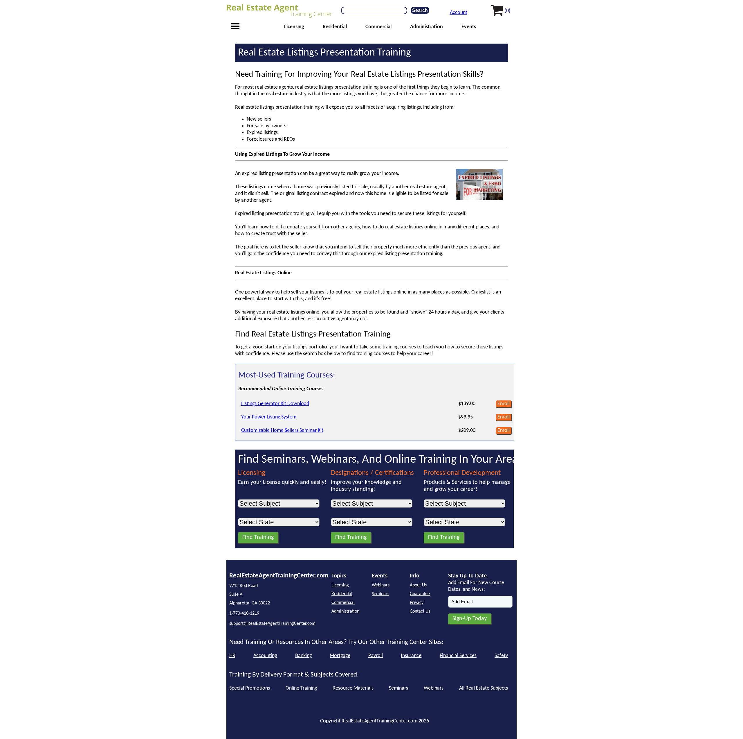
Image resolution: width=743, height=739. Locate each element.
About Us (418, 585)
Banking (303, 656)
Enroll (503, 404)
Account (458, 12)
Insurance (411, 656)
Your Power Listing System (268, 417)
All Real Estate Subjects (483, 688)
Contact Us (420, 611)
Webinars (380, 585)
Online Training (301, 688)
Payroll (375, 656)
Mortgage (340, 656)
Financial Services (458, 656)
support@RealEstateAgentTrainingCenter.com (272, 623)
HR (232, 656)
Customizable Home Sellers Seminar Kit (282, 430)
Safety (501, 656)
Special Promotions (249, 688)
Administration (426, 27)
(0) (507, 11)
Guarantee (420, 594)
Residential (335, 27)
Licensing (294, 27)
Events (468, 27)
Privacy (416, 602)
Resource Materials (353, 688)
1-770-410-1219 (244, 613)
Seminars (380, 594)
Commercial (378, 27)
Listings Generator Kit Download (275, 404)
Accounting (265, 656)
